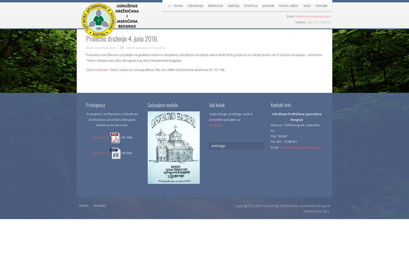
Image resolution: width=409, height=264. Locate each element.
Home (178, 5)
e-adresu (215, 125)
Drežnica (251, 5)
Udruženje (195, 5)
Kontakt (322, 5)
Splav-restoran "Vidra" (102, 70)
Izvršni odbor (289, 5)
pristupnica (101, 137)
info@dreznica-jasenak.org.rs (313, 16)
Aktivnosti (215, 5)
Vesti (307, 5)
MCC (326, 211)
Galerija (233, 5)
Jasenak (268, 5)
